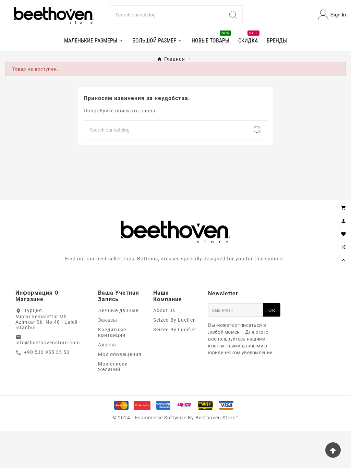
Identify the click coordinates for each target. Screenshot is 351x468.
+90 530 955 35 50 (47, 352)
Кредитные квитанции (112, 332)
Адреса (107, 344)
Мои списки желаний (113, 366)
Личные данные (118, 310)
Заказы (107, 320)
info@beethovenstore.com (47, 342)
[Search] (233, 15)
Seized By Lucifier (174, 329)
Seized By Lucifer (174, 320)
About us (164, 310)
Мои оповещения (120, 354)
